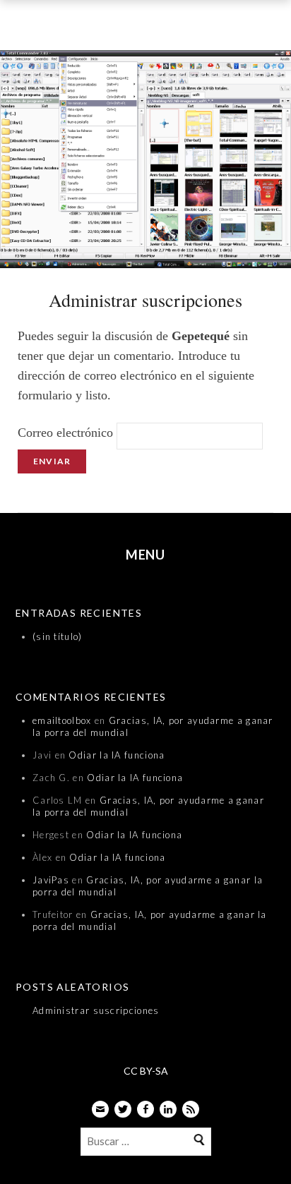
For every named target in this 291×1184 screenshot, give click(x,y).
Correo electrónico (65, 432)
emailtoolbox (62, 720)
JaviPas (50, 880)
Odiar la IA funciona (117, 755)
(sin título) (57, 636)
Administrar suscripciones (96, 1010)
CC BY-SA (146, 1071)
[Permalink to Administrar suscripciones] (145, 162)
